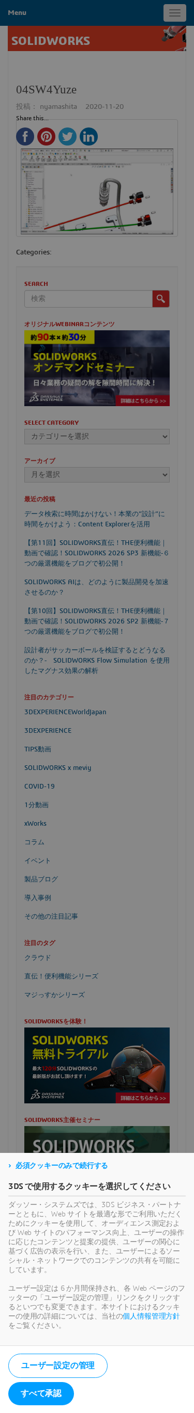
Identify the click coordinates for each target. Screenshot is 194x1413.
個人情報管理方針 (151, 1316)
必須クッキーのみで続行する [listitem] (62, 1165)
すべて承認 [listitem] (41, 1393)
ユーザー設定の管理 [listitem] (58, 1365)
